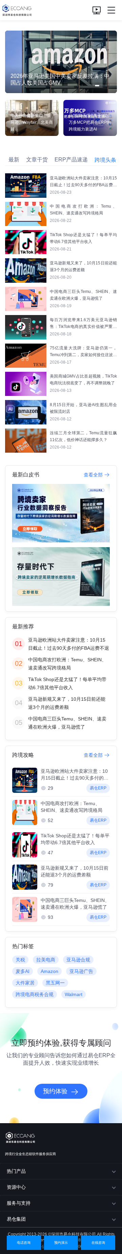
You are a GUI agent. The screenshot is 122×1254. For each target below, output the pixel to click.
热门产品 (16, 1171)
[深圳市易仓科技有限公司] (16, 10)
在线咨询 (98, 1242)
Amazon (49, 971)
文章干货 (37, 159)
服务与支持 (18, 1203)
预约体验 (55, 1091)
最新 (13, 159)
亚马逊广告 (81, 971)
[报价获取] (97, 10)
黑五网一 (55, 983)
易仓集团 (16, 1219)
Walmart (73, 994)
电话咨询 (23, 1242)
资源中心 (16, 1187)
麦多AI (22, 971)
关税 (20, 959)
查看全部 (93, 474)
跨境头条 (105, 160)
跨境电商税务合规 (35, 994)
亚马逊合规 (78, 959)
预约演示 (61, 1242)
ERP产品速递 (71, 159)
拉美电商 (45, 959)
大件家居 (25, 983)
